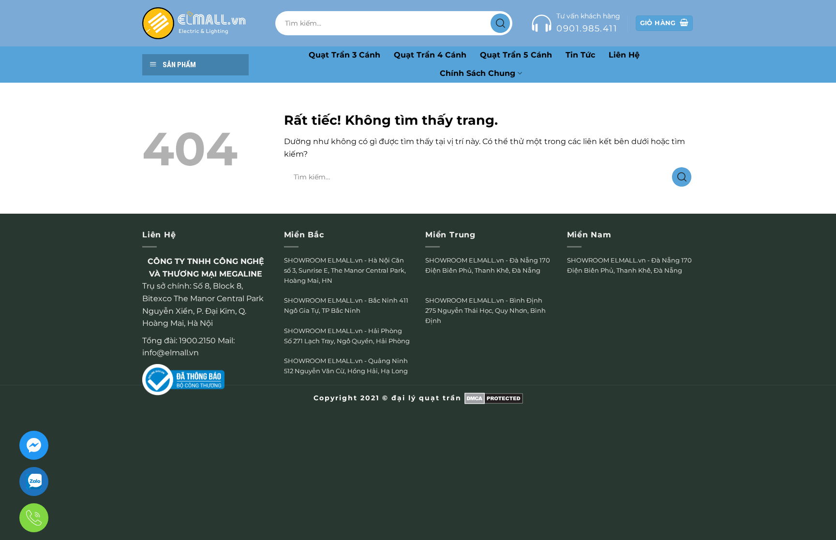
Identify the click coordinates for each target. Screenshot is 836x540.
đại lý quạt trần (426, 398)
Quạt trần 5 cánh (516, 54)
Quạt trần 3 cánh (344, 54)
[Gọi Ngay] (33, 517)
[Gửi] (500, 23)
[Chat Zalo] (33, 481)
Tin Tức (580, 54)
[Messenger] (33, 445)
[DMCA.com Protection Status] (493, 398)
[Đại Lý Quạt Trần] (194, 23)
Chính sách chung (477, 73)
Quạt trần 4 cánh (430, 54)
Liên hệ (624, 54)
